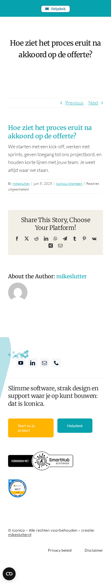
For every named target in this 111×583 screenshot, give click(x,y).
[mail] (44, 362)
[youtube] (20, 362)
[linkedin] (32, 362)
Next (93, 103)
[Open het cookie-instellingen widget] (9, 573)
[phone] (56, 362)
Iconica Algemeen (69, 183)
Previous (74, 103)
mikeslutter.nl (19, 534)
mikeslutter (21, 183)
